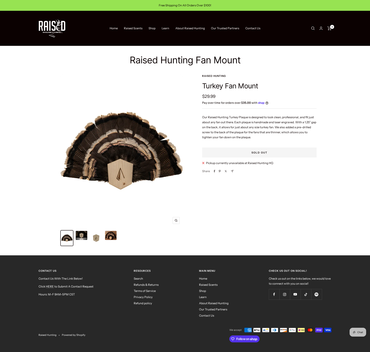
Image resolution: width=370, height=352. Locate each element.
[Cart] (329, 28)
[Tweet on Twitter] (225, 171)
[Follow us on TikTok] (306, 294)
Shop (152, 28)
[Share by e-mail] (232, 171)
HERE (50, 286)
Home (114, 28)
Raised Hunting (214, 75)
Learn (165, 28)
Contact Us (252, 28)
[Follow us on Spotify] (316, 294)
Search (138, 278)
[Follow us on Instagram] (284, 294)
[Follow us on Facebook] (274, 294)
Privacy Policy (143, 297)
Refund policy (143, 303)
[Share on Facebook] (214, 171)
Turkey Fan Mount (230, 86)
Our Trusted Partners (225, 28)
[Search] (313, 28)
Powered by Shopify (73, 334)
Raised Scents (133, 28)
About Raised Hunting (190, 28)
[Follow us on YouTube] (295, 294)
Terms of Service (145, 291)
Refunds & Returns (146, 285)
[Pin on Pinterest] (220, 171)
